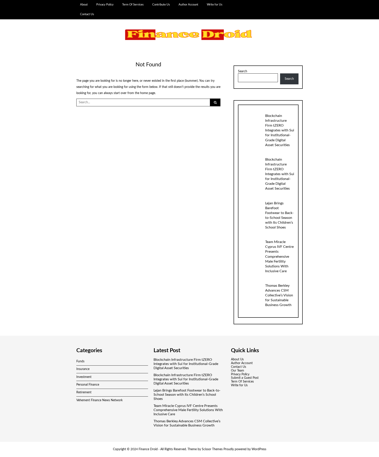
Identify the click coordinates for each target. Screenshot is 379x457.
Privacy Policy (105, 4)
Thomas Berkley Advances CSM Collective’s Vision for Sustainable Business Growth (279, 295)
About (84, 4)
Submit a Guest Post (245, 377)
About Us (237, 359)
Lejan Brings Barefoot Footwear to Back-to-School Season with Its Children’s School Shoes (187, 395)
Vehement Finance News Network (99, 400)
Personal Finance (87, 384)
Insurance (82, 369)
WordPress (259, 449)
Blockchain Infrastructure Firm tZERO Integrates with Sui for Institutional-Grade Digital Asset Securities (279, 130)
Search (242, 71)
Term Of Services (133, 4)
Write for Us (214, 4)
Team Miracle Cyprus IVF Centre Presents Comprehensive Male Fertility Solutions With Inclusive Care (279, 256)
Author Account (188, 4)
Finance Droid (148, 449)
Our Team (237, 370)
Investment (83, 377)
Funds (80, 361)
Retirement (83, 392)
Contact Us (87, 14)
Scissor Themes (212, 449)
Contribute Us (161, 4)
